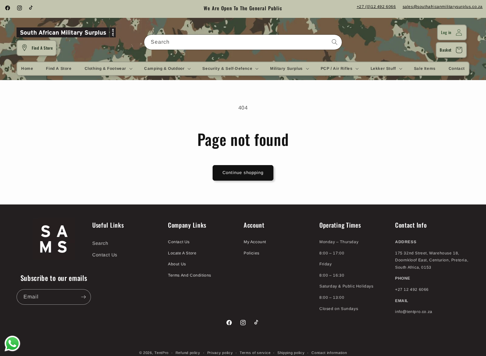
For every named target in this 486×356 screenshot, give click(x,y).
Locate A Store (182, 252)
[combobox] (243, 42)
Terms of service (255, 352)
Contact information (329, 352)
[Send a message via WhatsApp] (12, 343)
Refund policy (188, 352)
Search (100, 243)
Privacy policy (220, 352)
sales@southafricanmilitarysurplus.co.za (443, 6)
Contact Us (104, 254)
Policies (252, 252)
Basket (446, 50)
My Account (255, 242)
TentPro (161, 353)
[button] (108, 68)
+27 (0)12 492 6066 (376, 6)
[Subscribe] (83, 297)
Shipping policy (291, 352)
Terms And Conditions (189, 275)
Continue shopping (243, 172)
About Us (177, 264)
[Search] (334, 42)
